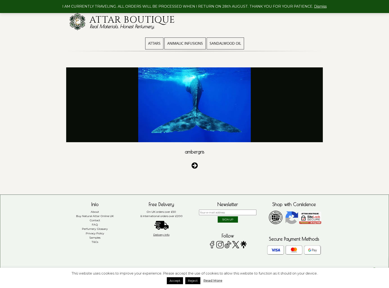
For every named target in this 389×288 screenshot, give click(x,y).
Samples (94, 237)
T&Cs (95, 242)
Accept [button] (175, 280)
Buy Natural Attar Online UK (95, 216)
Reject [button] (193, 280)
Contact (95, 220)
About (95, 211)
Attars (154, 43)
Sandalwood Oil (225, 43)
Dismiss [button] (320, 6)
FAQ (95, 224)
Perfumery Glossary (95, 228)
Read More (213, 280)
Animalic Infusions (185, 43)
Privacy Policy (95, 233)
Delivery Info (161, 234)
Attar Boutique (132, 20)
